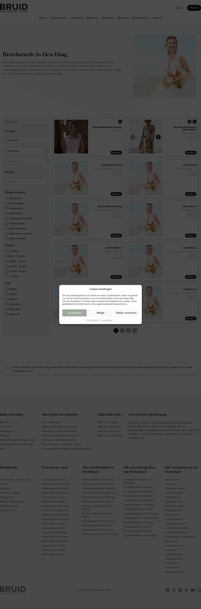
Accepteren (74, 312)
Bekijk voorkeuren (126, 312)
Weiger (101, 312)
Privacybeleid (93, 320)
